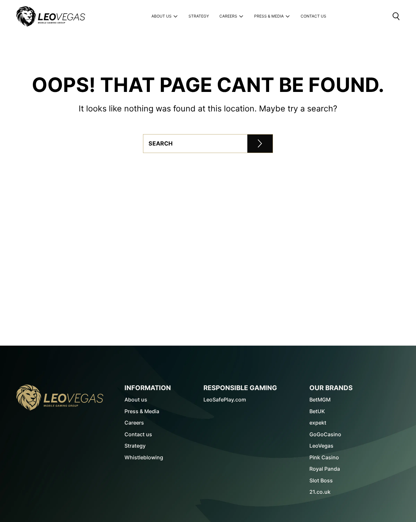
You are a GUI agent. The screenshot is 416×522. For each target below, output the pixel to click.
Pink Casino (324, 457)
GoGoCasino (325, 434)
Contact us (138, 434)
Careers (228, 16)
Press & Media (269, 16)
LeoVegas (321, 445)
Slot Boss (321, 480)
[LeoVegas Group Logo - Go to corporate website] (50, 16)
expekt (317, 422)
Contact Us (313, 16)
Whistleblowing (143, 457)
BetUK (317, 411)
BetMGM (320, 399)
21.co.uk (320, 492)
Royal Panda (324, 468)
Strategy (198, 16)
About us (161, 16)
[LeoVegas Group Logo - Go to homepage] (59, 398)
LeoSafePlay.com (224, 399)
